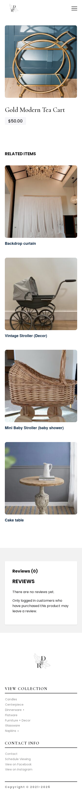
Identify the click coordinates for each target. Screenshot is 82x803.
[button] (74, 8)
